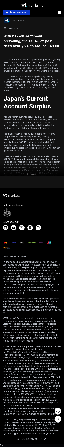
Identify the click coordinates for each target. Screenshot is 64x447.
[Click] (5, 227)
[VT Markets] (32, 5)
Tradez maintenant (16, 12)
